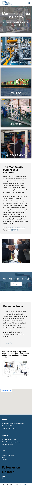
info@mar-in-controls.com (16, 228)
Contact (4, 460)
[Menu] (29, 3)
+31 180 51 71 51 (13, 230)
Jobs (3, 457)
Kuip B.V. (26, 484)
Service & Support (8, 455)
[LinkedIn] (3, 477)
